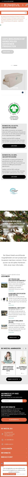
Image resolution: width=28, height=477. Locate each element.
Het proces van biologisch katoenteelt (17, 279)
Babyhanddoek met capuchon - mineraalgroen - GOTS (8, 369)
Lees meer (14, 146)
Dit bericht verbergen (9, 474)
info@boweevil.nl (8, 444)
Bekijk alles (13, 337)
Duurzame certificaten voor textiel (17, 294)
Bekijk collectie (13, 379)
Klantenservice (14, 419)
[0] (26, 5)
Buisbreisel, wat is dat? (17, 308)
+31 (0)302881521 (9, 439)
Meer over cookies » (21, 474)
